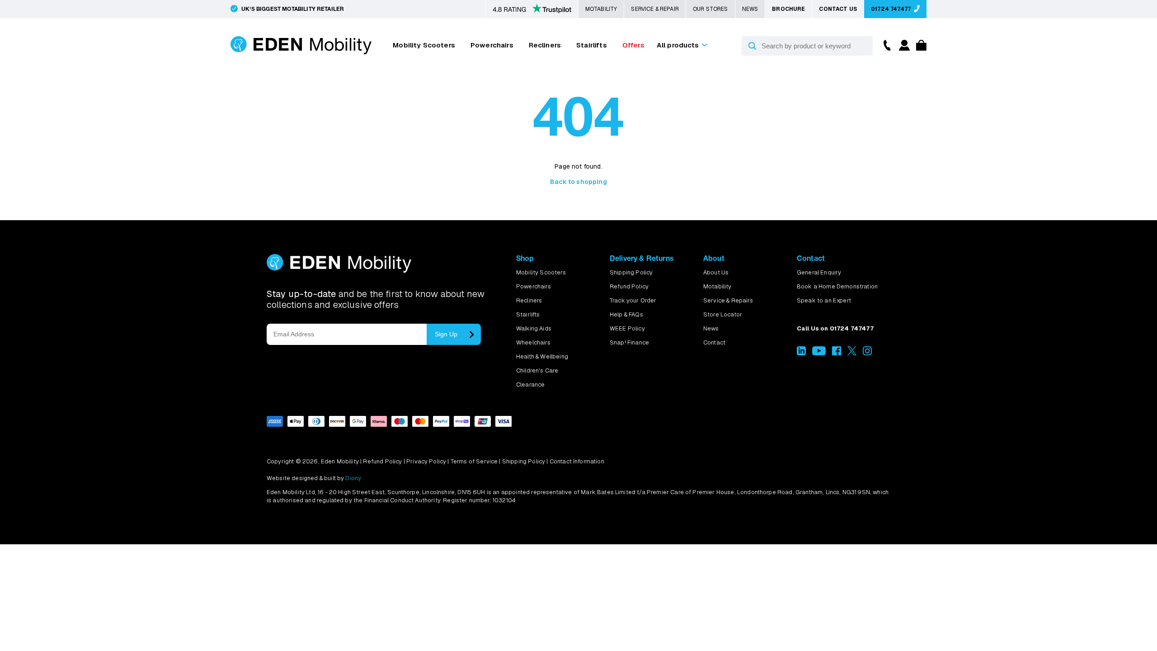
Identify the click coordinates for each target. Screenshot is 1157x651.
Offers (633, 45)
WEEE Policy (627, 328)
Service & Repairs (728, 300)
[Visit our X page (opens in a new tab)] (851, 353)
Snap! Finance (629, 342)
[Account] (903, 48)
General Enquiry (819, 272)
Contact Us (838, 9)
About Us (716, 272)
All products (678, 45)
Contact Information (577, 461)
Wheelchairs (533, 342)
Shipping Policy (631, 272)
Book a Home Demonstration (837, 286)
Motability (601, 9)
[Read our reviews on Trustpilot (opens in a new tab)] (532, 9)
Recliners (545, 45)
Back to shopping (578, 182)
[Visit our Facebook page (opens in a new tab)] (836, 353)
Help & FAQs (626, 314)
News (750, 9)
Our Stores (710, 9)
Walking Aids (533, 328)
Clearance (530, 384)
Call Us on (835, 328)
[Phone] (885, 44)
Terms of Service (474, 461)
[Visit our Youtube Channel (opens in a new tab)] (818, 353)
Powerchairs (491, 45)
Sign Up (446, 334)
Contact (714, 342)
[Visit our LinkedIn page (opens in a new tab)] (801, 353)
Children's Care (537, 370)
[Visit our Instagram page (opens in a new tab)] (867, 353)
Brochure (788, 9)
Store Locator (722, 314)
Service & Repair (655, 9)
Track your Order (633, 300)
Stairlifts (591, 45)
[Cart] (919, 48)
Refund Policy (629, 286)
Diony (353, 478)
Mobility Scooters (424, 45)
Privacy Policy (426, 461)
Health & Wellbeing (542, 356)
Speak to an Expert (824, 300)
